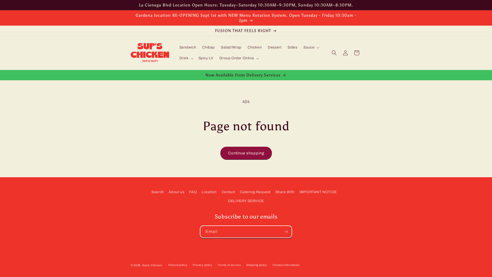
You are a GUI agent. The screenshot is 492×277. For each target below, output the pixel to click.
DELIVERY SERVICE (246, 201)
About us (176, 192)
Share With (285, 192)
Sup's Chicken (152, 265)
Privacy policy (202, 264)
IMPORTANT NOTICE (318, 192)
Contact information (286, 264)
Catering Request (255, 192)
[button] (310, 47)
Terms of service (229, 264)
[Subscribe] (286, 231)
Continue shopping (246, 153)
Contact (228, 192)
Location (209, 192)
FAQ (193, 192)
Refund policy (177, 264)
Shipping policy (256, 264)
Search (157, 192)
